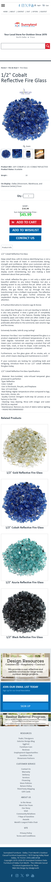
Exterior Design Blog (26, 741)
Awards (26, 820)
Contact (21, 12)
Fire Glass (23, 68)
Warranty (26, 772)
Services (26, 778)
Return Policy (26, 786)
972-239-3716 (33, 858)
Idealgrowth (34, 868)
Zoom (28, 146)
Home (5, 12)
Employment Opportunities (26, 753)
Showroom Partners (26, 758)
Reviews (26, 750)
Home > (4, 68)
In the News (26, 803)
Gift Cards (26, 792)
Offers (35, 12)
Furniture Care (26, 747)
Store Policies (26, 783)
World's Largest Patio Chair (26, 822)
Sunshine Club (26, 756)
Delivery (26, 775)
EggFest (43, 12)
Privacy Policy (26, 833)
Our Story (26, 808)
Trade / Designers (26, 739)
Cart (47, 6)
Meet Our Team (26, 805)
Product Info (7, 247)
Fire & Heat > (13, 68)
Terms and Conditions (26, 836)
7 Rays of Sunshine (26, 817)
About (12, 12)
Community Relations (26, 814)
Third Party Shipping (26, 789)
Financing (26, 780)
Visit (28, 12)
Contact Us (26, 769)
